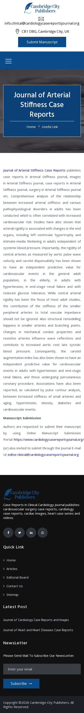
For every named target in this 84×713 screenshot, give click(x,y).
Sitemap (12, 594)
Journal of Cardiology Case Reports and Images (36, 620)
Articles (11, 569)
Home (31, 127)
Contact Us (14, 586)
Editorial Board (17, 577)
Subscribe (19, 683)
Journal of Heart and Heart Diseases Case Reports (38, 630)
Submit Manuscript (42, 42)
